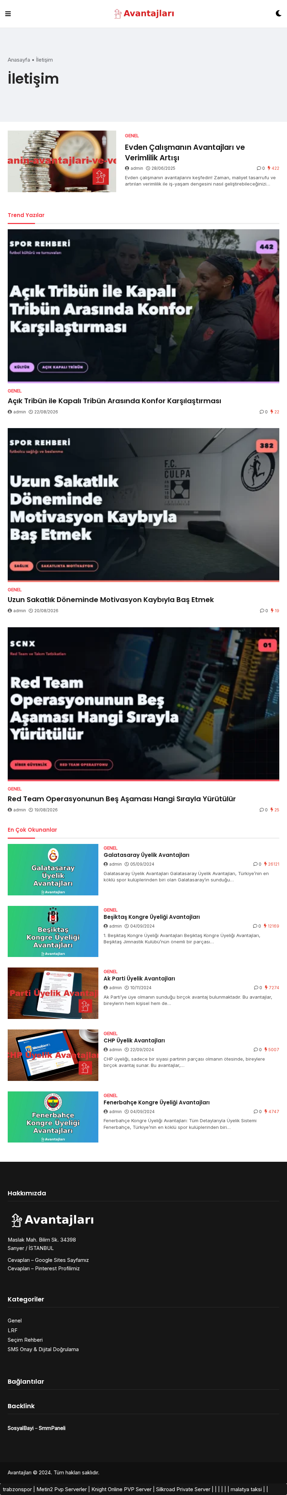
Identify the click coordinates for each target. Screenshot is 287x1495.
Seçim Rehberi (25, 1340)
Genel (15, 1320)
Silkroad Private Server (183, 1489)
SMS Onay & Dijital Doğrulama (43, 1349)
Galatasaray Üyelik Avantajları (146, 855)
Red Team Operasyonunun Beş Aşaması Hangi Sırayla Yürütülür (122, 799)
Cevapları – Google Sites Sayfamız (48, 1260)
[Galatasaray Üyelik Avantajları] (53, 869)
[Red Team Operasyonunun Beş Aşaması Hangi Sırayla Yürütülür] (143, 704)
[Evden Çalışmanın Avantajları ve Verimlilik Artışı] (62, 161)
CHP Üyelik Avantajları (134, 1040)
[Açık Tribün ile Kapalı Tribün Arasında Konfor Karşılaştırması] (143, 306)
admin (137, 168)
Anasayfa (19, 59)
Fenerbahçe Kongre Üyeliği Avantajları (157, 1102)
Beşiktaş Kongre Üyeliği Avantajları (152, 917)
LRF (13, 1330)
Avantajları (19, 1472)
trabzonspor (17, 1489)
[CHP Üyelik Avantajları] (53, 1055)
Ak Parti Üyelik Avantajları (139, 978)
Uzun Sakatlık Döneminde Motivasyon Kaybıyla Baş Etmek (111, 600)
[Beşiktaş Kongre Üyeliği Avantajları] (53, 931)
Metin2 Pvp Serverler (61, 1489)
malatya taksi (246, 1489)
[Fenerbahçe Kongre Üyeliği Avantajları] (53, 1117)
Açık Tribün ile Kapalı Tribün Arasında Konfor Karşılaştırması (114, 401)
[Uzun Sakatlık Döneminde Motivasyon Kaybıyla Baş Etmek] (143, 505)
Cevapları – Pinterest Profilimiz (44, 1268)
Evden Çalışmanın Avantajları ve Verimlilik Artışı (185, 152)
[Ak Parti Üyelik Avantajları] (53, 993)
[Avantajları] (143, 14)
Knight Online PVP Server (121, 1489)
